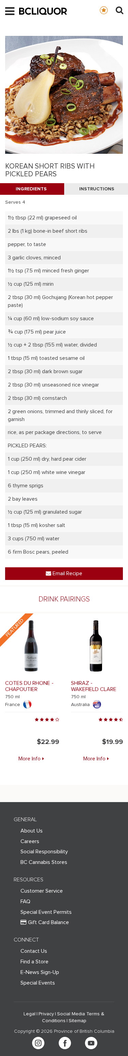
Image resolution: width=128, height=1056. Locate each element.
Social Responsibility (44, 851)
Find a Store (34, 961)
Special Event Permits (46, 912)
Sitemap (77, 1020)
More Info (29, 758)
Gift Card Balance (48, 922)
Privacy (46, 1014)
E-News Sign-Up (39, 972)
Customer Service (41, 891)
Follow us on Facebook (65, 1043)
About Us (31, 831)
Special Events (37, 983)
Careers (29, 841)
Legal (29, 1014)
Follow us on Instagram (38, 1043)
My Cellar (110, 10)
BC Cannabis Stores (43, 862)
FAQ (25, 901)
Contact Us (33, 951)
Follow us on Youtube (91, 1043)
